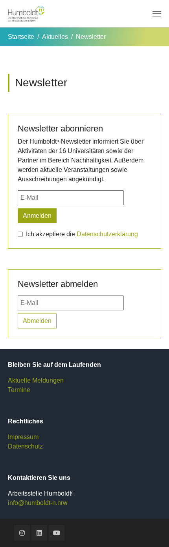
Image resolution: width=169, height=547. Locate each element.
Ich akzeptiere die (82, 234)
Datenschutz (25, 446)
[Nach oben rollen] (151, 529)
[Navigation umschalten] (156, 13)
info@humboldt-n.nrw (38, 503)
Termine (19, 390)
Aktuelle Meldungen (36, 380)
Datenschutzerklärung (107, 234)
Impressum (23, 437)
